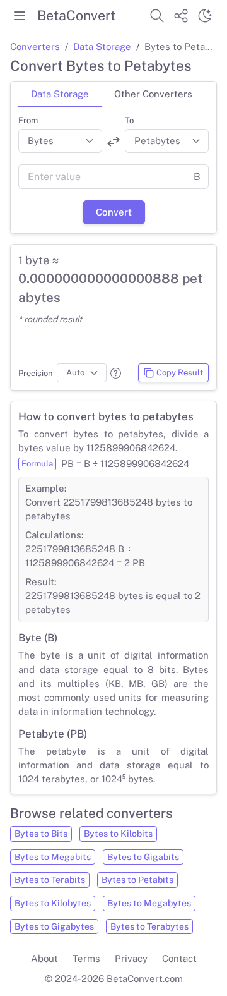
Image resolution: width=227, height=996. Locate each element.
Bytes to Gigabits (143, 857)
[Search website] (157, 16)
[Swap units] (113, 141)
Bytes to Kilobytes (53, 903)
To (129, 120)
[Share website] (181, 16)
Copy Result (179, 372)
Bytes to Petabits (137, 880)
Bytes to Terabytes (149, 926)
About (44, 958)
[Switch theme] (205, 16)
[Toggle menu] (19, 15)
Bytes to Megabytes (149, 903)
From (28, 120)
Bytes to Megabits (53, 857)
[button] (115, 373)
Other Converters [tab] (153, 93)
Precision (35, 373)
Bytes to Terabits (50, 880)
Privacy (131, 958)
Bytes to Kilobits (118, 834)
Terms (86, 958)
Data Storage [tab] (60, 93)
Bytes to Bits (41, 834)
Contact (179, 958)
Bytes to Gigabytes (54, 926)
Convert (114, 212)
